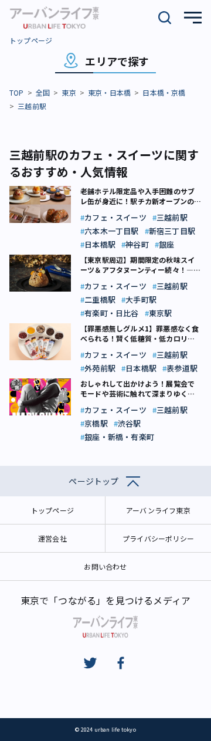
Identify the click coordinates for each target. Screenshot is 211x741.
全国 (43, 92)
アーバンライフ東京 (158, 510)
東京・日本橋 (109, 92)
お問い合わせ (105, 566)
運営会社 (52, 538)
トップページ (30, 40)
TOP (16, 92)
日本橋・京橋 (163, 92)
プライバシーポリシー (158, 538)
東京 (69, 92)
